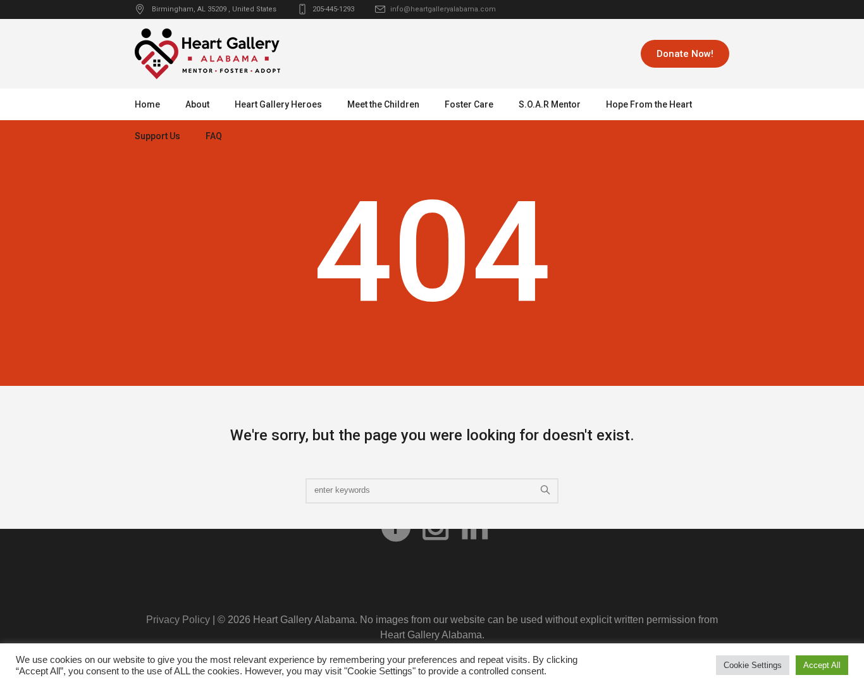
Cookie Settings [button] (753, 665)
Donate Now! (685, 53)
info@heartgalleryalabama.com (443, 9)
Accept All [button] (822, 665)
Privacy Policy (178, 619)
